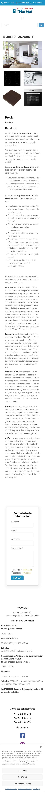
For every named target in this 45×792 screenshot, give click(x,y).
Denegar (22, 777)
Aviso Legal (36, 789)
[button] (41, 747)
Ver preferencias (22, 783)
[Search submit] (41, 25)
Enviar (17, 578)
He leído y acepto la (22, 571)
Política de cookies (11, 789)
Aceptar (22, 770)
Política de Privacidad (25, 789)
